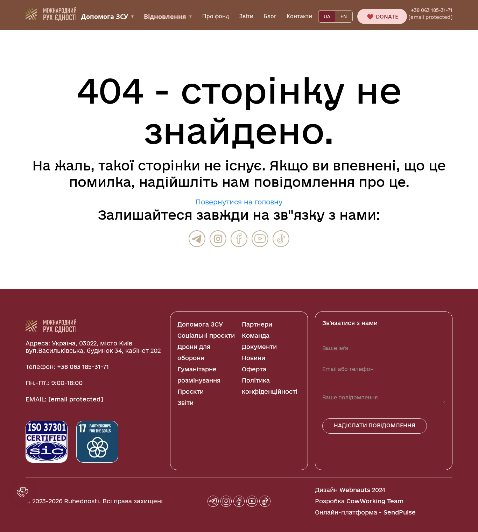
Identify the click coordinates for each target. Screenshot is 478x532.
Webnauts (354, 489)
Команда (255, 335)
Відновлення (168, 16)
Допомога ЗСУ (107, 16)
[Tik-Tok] (281, 238)
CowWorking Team (374, 501)
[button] (22, 493)
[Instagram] (218, 238)
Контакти (299, 16)
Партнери (257, 324)
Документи (259, 346)
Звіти (246, 16)
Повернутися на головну (239, 202)
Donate (386, 17)
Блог (270, 16)
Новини (253, 358)
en (343, 16)
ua (327, 16)
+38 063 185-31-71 (431, 10)
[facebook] (239, 238)
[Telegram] (197, 238)
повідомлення (304, 181)
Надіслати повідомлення (374, 425)
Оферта (254, 369)
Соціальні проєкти (206, 335)
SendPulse (400, 512)
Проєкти (190, 391)
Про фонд (215, 16)
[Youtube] (260, 238)
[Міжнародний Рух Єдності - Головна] (51, 13)
